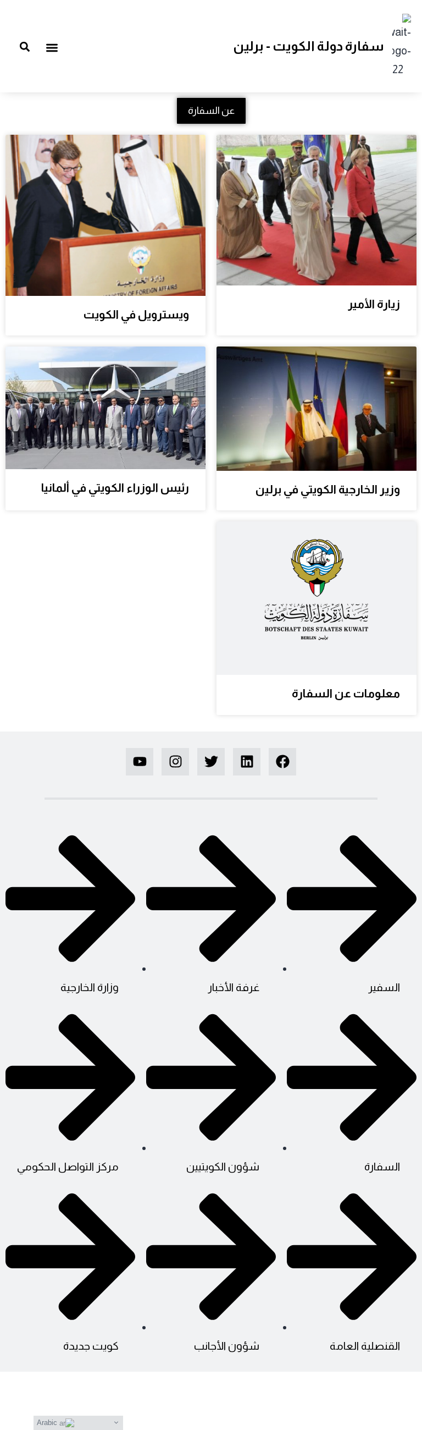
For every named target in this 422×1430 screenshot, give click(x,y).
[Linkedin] (246, 762)
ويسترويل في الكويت (136, 314)
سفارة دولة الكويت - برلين (308, 45)
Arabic (48, 1422)
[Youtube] (139, 762)
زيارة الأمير (374, 304)
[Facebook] (282, 762)
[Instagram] (175, 762)
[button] (52, 47)
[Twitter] (211, 762)
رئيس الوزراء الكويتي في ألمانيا (115, 487)
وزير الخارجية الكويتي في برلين (328, 489)
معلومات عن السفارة (346, 693)
